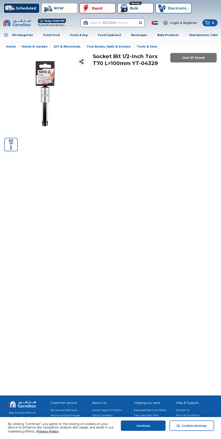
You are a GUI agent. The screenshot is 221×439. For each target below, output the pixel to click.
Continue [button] (143, 425)
